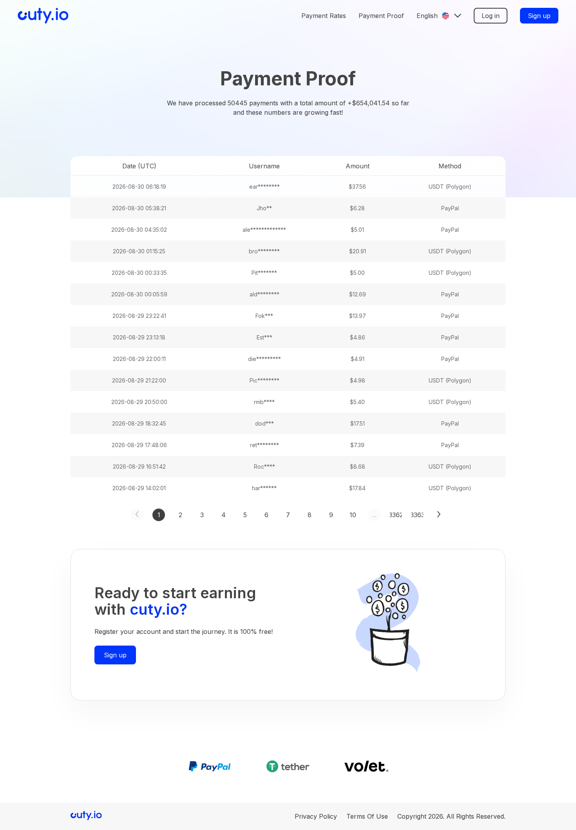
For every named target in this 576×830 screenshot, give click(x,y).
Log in (491, 16)
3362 (395, 515)
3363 (417, 515)
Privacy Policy (316, 816)
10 (353, 515)
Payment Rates (323, 16)
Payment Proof (381, 16)
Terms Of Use (367, 816)
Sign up (539, 16)
